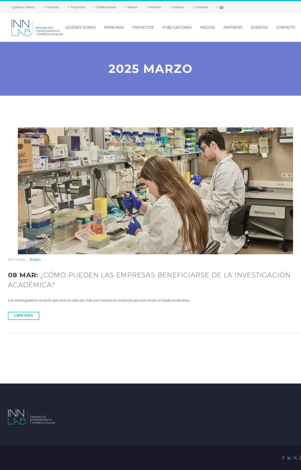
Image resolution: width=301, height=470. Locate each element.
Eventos (178, 7)
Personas (52, 7)
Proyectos (78, 7)
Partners (155, 7)
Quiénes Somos (23, 7)
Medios (132, 7)
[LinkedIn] (289, 458)
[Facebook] (283, 458)
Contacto (201, 7)
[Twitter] (295, 458)
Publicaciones (106, 7)
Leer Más (23, 315)
